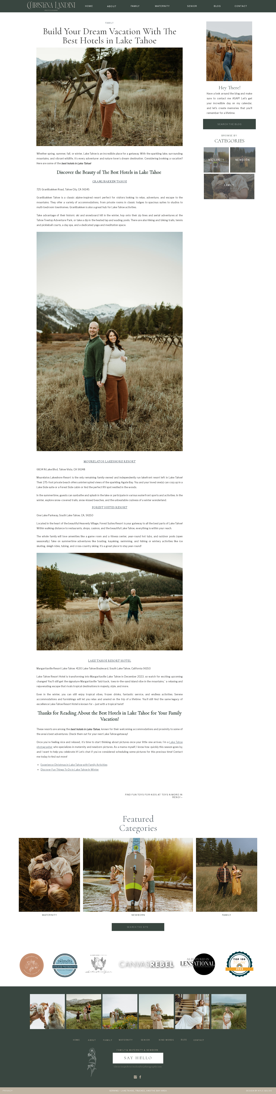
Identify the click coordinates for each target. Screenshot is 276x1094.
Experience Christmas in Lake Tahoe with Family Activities (74, 764)
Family (109, 23)
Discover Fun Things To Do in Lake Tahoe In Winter (70, 769)
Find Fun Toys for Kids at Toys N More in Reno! (153, 796)
